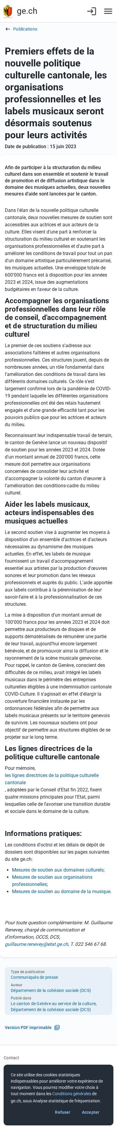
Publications (25, 29)
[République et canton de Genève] (8, 11)
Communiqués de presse (34, 977)
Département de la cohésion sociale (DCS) (51, 990)
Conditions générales (71, 1093)
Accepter (90, 1112)
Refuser (62, 1112)
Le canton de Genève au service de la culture (53, 1003)
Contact (11, 1057)
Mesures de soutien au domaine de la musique (61, 891)
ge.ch (27, 11)
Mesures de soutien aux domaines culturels (58, 870)
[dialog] (58, 1095)
